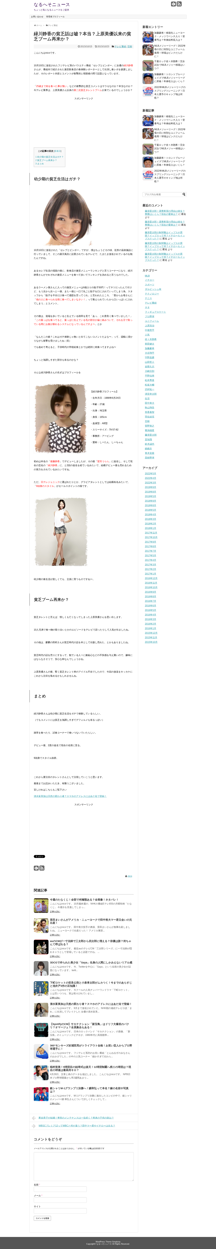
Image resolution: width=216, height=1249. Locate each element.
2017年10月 (151, 537)
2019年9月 (150, 487)
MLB (147, 276)
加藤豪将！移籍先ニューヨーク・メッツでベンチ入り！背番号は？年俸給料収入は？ (169, 36)
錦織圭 (148, 448)
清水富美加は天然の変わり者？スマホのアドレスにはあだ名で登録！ (70, 796)
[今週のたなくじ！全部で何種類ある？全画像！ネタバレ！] (41, 907)
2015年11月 (151, 637)
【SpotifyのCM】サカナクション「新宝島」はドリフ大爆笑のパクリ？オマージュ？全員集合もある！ (89, 1026)
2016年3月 (150, 619)
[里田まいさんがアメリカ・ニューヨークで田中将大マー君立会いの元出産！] (41, 927)
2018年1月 (150, 528)
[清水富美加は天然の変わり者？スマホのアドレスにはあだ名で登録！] (41, 1011)
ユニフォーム (152, 321)
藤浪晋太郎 (151, 435)
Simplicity (116, 1242)
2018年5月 (150, 510)
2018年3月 (150, 519)
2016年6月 (150, 605)
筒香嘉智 (149, 412)
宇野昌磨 (149, 357)
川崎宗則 (149, 371)
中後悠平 (149, 330)
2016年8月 (150, 596)
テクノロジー (152, 293)
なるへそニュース (52, 4)
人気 (147, 334)
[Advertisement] (83, 121)
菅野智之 (149, 426)
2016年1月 (150, 628)
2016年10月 (151, 587)
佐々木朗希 (151, 339)
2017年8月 (150, 546)
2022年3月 (150, 482)
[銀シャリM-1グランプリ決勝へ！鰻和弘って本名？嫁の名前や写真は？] (41, 1096)
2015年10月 (151, 642)
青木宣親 (149, 453)
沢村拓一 (149, 389)
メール (38, 1195)
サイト (37, 1206)
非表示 (58, 151)
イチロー (149, 280)
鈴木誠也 (149, 444)
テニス (148, 298)
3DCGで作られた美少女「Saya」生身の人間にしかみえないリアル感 (91, 962)
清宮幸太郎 (151, 394)
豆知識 (148, 439)
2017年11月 (151, 533)
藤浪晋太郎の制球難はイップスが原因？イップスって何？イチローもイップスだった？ (165, 235)
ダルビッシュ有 (153, 289)
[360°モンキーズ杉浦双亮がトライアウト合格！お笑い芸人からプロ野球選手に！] (41, 1053)
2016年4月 (150, 614)
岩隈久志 (149, 366)
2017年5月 (150, 555)
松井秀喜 (149, 380)
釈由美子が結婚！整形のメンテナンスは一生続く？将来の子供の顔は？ (76, 1117)
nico (130, 876)
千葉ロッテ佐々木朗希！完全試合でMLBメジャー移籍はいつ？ (169, 65)
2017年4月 (150, 560)
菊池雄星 (149, 430)
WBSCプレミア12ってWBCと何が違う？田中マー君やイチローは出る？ (77, 1125)
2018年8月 (150, 505)
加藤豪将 (149, 348)
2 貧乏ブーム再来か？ (46, 160)
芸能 (129, 46)
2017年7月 (150, 551)
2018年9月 (150, 501)
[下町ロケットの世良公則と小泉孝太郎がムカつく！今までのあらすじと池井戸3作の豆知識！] (41, 990)
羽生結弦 (149, 416)
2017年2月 (150, 569)
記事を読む (55, 911)
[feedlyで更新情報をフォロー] (173, 5)
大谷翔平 (149, 353)
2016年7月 (150, 601)
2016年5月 (150, 610)
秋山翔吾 (149, 407)
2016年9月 (150, 592)
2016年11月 (151, 583)
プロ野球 (149, 316)
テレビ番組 (120, 46)
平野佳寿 (149, 375)
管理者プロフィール (55, 16)
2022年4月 (150, 478)
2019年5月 (150, 496)
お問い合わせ (37, 16)
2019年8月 (150, 492)
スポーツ (149, 284)
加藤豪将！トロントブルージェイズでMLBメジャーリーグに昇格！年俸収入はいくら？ (169, 78)
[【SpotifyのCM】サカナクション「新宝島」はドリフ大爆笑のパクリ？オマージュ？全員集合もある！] (41, 1032)
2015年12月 (151, 633)
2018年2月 (150, 523)
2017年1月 (150, 573)
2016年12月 (151, 578)
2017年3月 (150, 564)
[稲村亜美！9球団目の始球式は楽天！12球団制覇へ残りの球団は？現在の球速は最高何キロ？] (41, 1075)
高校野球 (149, 457)
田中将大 (149, 403)
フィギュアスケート (155, 312)
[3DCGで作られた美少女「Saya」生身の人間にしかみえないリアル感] (41, 970)
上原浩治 (149, 325)
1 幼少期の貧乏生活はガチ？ (49, 157)
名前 (37, 1184)
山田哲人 (149, 362)
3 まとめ (39, 163)
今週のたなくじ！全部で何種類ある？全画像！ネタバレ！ (84, 899)
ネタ (147, 307)
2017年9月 (150, 542)
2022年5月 (150, 473)
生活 (147, 398)
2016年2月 (150, 624)
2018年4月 (150, 514)
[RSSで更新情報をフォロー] (179, 5)
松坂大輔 (149, 385)
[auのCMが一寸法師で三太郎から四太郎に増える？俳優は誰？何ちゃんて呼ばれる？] (41, 949)
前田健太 (149, 344)
